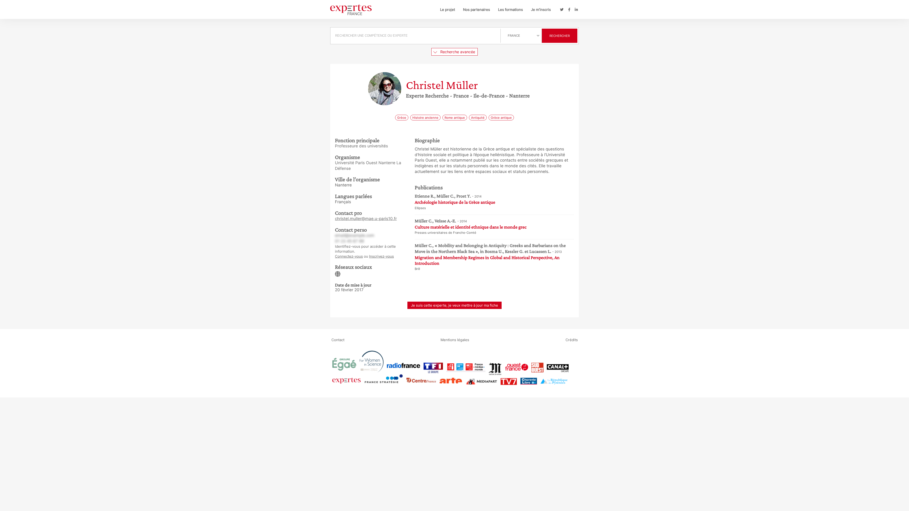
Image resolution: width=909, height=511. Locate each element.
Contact (337, 339)
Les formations (510, 9)
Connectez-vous (349, 256)
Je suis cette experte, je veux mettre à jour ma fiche (454, 305)
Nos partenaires (476, 9)
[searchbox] (415, 35)
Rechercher (559, 36)
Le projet (447, 9)
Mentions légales (455, 339)
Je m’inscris (541, 9)
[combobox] (416, 36)
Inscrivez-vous (381, 256)
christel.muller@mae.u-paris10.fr (366, 218)
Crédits (572, 339)
